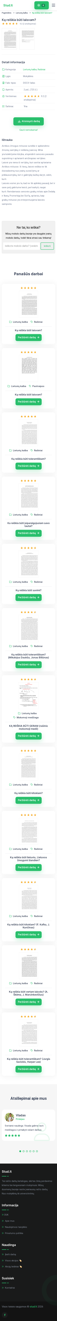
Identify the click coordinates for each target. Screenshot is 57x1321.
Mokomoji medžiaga (27, 717)
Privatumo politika (13, 1233)
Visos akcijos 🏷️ (13, 1260)
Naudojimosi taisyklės (15, 1227)
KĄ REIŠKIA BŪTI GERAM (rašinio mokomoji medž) (28, 727)
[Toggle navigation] (53, 5)
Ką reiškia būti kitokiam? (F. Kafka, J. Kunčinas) (28, 926)
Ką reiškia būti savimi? (28, 590)
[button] (20, 1152)
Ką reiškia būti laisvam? (28, 330)
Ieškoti (47, 246)
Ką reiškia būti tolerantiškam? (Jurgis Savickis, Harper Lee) (28, 1060)
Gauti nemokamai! (28, 130)
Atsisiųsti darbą (31, 121)
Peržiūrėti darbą (27, 337)
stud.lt (33, 1306)
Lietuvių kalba (22, 13)
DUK (6, 1214)
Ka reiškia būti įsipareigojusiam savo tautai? (28, 525)
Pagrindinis (6, 13)
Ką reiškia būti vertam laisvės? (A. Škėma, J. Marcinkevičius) (28, 993)
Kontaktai (9, 1287)
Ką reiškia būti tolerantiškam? (28, 458)
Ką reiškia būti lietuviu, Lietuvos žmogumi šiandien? (28, 859)
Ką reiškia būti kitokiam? (28, 793)
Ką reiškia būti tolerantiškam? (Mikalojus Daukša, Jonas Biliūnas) (28, 656)
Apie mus (9, 1221)
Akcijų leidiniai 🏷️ (13, 1266)
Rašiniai (41, 69)
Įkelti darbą (10, 1254)
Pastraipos (38, 386)
